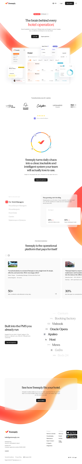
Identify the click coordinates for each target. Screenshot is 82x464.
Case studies (60, 441)
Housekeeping (50, 436)
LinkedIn (7, 451)
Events (60, 436)
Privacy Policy (18, 457)
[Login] (74, 457)
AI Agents (49, 443)
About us (61, 433)
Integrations (49, 445)
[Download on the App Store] (71, 432)
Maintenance (50, 438)
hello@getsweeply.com (12, 437)
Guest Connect (50, 440)
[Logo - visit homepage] (10, 3)
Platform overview (51, 433)
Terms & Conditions (9, 457)
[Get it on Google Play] (71, 436)
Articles (60, 438)
